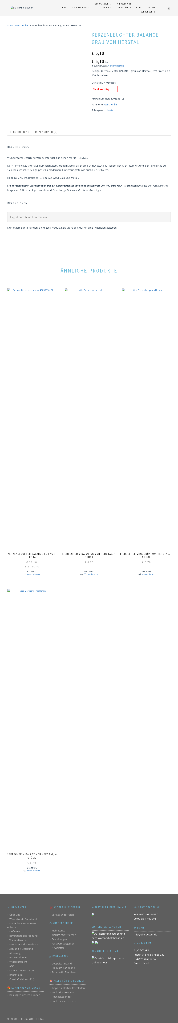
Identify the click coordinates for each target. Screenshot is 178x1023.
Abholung (15, 953)
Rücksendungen (18, 957)
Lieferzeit (14, 931)
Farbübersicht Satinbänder (123, 6)
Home (64, 7)
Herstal (110, 110)
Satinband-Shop (80, 7)
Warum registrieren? (64, 935)
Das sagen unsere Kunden (24, 995)
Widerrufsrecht (18, 961)
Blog (138, 7)
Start (10, 25)
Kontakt (151, 7)
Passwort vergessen (63, 943)
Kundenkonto (148, 12)
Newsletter (58, 948)
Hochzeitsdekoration (63, 992)
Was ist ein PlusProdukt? (23, 944)
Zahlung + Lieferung (21, 948)
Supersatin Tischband (64, 972)
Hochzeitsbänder (61, 996)
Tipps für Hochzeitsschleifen (68, 988)
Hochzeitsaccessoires (64, 1001)
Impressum (16, 974)
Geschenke (21, 25)
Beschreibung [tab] (19, 132)
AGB (11, 966)
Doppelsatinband (62, 963)
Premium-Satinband (63, 968)
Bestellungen (59, 939)
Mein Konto (58, 930)
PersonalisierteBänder (102, 6)
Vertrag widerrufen (63, 914)
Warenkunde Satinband (23, 919)
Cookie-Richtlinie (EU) (21, 979)
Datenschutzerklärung (22, 970)
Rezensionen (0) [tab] (46, 132)
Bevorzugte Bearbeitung (23, 935)
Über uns (14, 914)
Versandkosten (116, 65)
